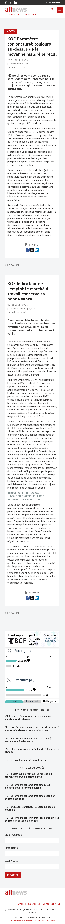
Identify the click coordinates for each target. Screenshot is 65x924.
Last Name (11, 861)
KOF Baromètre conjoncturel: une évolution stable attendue (30, 797)
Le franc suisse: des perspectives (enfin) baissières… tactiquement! (28, 739)
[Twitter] (10, 3)
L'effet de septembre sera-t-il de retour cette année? (32, 750)
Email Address (13, 834)
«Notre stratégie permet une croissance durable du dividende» (28, 717)
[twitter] (32, 249)
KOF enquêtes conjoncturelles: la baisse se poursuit (30, 808)
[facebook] (28, 249)
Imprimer (34, 244)
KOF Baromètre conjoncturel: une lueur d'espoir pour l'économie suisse (27, 786)
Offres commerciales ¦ (29, 903)
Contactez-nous (51, 903)
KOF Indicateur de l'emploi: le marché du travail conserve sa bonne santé (28, 775)
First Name (11, 848)
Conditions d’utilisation (21, 921)
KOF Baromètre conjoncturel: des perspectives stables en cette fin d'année (32, 819)
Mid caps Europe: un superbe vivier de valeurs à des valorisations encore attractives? (32, 728)
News (10, 31)
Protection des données (44, 921)
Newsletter (54, 2)
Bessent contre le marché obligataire (26, 760)
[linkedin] (37, 249)
